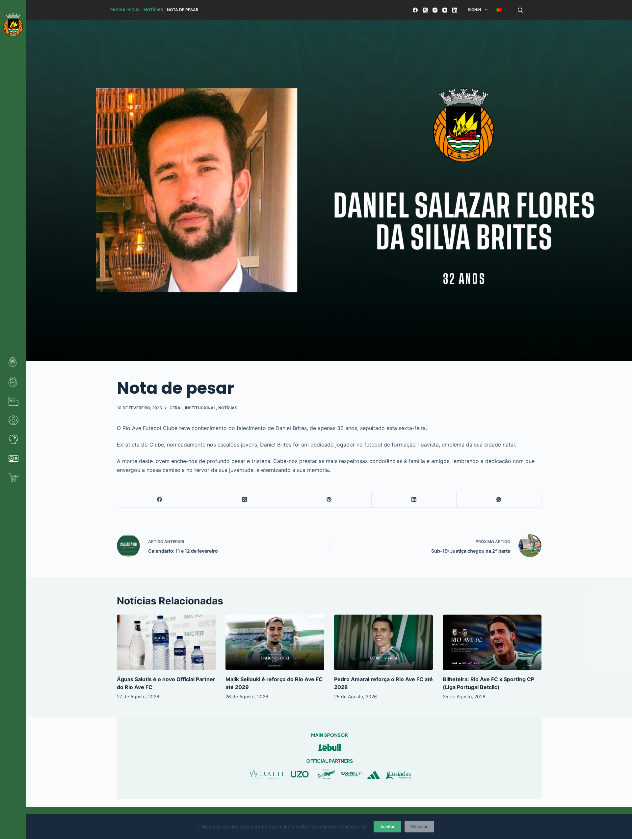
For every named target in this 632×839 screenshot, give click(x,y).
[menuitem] (498, 10)
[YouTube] (444, 10)
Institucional (200, 407)
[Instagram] (435, 10)
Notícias (153, 9)
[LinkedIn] (454, 10)
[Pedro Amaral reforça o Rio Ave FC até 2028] (383, 642)
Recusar (419, 826)
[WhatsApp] (499, 499)
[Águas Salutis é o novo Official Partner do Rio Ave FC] (166, 642)
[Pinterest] (329, 499)
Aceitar (387, 826)
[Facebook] (415, 10)
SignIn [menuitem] (474, 9)
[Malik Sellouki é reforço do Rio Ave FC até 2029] (274, 642)
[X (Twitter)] (425, 10)
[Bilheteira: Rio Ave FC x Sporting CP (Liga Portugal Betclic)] (492, 642)
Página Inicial (125, 9)
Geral (176, 407)
